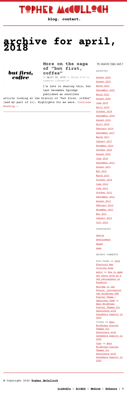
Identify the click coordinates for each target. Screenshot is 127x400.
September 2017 (105, 133)
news (98, 248)
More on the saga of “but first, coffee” (65, 68)
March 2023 (102, 86)
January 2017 (104, 141)
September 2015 (105, 163)
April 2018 (102, 124)
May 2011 (101, 214)
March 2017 (102, 137)
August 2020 (103, 99)
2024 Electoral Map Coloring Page (108, 264)
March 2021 (102, 94)
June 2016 (102, 158)
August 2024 (103, 77)
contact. (71, 19)
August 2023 (103, 81)
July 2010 (102, 222)
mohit (99, 272)
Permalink (63, 81)
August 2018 (103, 120)
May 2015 (101, 171)
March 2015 (102, 175)
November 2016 (104, 146)
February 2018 (104, 128)
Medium (96, 388)
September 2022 (105, 90)
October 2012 (104, 192)
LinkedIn (64, 388)
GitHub (81, 388)
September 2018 (105, 116)
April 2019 (102, 107)
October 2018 (104, 111)
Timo (98, 343)
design (75, 77)
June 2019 (102, 103)
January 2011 (104, 218)
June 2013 (102, 188)
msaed (99, 244)
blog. (53, 19)
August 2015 (103, 167)
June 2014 (102, 184)
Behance (111, 388)
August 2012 (103, 201)
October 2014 (104, 180)
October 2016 (104, 150)
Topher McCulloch (44, 380)
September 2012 (105, 197)
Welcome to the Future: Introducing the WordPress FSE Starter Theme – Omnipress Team (108, 294)
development (103, 239)
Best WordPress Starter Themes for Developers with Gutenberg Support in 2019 (109, 311)
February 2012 (104, 205)
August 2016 (103, 154)
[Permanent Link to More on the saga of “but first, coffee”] (20, 88)
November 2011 (104, 210)
